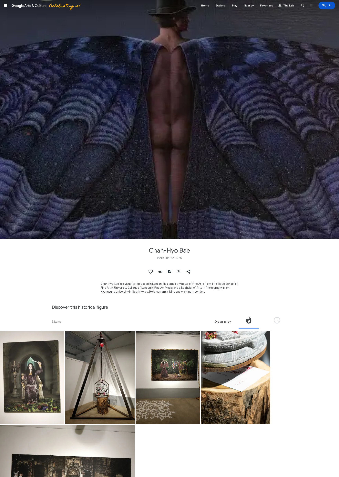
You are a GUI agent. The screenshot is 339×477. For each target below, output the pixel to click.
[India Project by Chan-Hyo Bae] (32, 377)
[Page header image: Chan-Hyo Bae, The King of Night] (169, 119)
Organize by (223, 321)
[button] (5, 5)
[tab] (249, 322)
